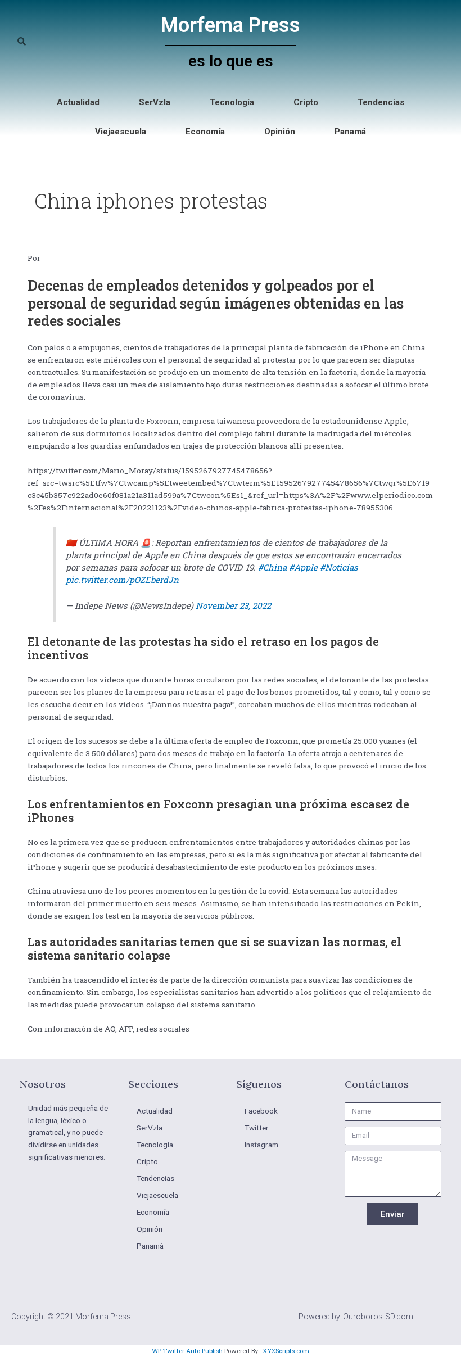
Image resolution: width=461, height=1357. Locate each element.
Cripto (305, 102)
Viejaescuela (120, 131)
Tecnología (232, 102)
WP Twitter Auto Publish (187, 1350)
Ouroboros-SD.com (378, 1316)
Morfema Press (230, 25)
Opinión (279, 131)
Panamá (350, 131)
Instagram (261, 1144)
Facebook (261, 1110)
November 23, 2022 (233, 605)
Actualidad (78, 102)
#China (272, 567)
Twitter (257, 1127)
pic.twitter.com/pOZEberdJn (122, 579)
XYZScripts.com (286, 1350)
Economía (205, 131)
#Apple (303, 567)
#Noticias (339, 567)
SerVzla (154, 102)
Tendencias (381, 102)
